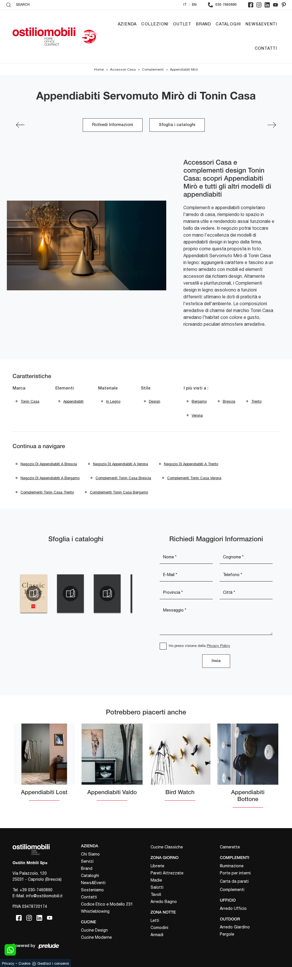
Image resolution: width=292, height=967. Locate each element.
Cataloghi (228, 24)
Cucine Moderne (96, 937)
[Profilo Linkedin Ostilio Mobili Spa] (267, 5)
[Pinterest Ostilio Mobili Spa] (283, 5)
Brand (203, 24)
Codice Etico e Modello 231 (107, 904)
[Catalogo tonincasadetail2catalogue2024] (107, 593)
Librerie (157, 866)
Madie (156, 880)
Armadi (157, 934)
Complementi (153, 69)
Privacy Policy (218, 646)
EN (194, 4)
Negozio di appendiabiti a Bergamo (50, 478)
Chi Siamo (90, 854)
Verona (197, 415)
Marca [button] (19, 388)
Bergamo (199, 401)
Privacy (8, 963)
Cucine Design (94, 930)
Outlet (182, 24)
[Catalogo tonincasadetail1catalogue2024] (70, 593)
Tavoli (156, 894)
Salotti (157, 887)
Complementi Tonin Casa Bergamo (119, 492)
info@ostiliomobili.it (44, 896)
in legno (113, 401)
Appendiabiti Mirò (184, 69)
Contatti (266, 49)
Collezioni (155, 24)
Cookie (24, 963)
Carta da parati (234, 881)
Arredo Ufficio (233, 908)
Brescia (229, 401)
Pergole (227, 934)
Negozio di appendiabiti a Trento (191, 464)
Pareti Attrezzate (167, 873)
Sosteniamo (92, 890)
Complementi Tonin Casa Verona (194, 478)
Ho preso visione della (199, 646)
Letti (155, 920)
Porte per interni (235, 873)
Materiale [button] (108, 388)
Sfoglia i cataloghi (177, 125)
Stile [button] (146, 388)
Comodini (159, 927)
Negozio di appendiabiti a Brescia (49, 464)
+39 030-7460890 (36, 890)
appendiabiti (73, 401)
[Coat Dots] (20, 125)
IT (185, 4)
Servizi (87, 861)
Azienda (127, 24)
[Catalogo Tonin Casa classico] (33, 593)
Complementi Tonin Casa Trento (47, 492)
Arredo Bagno (164, 901)
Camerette (230, 847)
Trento (256, 401)
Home (99, 69)
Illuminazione (232, 866)
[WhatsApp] (10, 950)
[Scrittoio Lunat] (271, 125)
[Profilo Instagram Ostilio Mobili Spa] (259, 5)
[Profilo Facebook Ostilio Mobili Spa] (250, 5)
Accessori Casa (123, 69)
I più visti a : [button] (196, 388)
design (154, 401)
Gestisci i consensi (53, 963)
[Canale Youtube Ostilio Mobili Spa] (275, 5)
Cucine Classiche (167, 847)
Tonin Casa (30, 401)
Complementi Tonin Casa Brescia (123, 478)
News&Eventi (261, 24)
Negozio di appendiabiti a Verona (120, 464)
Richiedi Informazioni (112, 125)
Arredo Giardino (235, 927)
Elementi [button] (64, 388)
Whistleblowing (95, 911)
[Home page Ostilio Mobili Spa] (44, 36)
